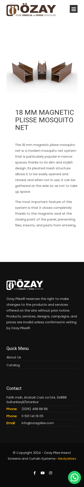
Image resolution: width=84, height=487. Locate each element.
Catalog (13, 365)
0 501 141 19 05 (33, 416)
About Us (13, 357)
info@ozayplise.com (38, 423)
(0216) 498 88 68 (35, 409)
